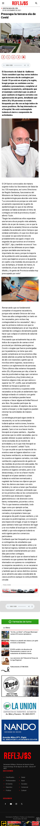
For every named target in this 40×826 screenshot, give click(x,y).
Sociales (24, 784)
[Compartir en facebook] (3, 57)
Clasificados (10, 777)
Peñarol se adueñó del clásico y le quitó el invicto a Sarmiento (24, 642)
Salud (23, 777)
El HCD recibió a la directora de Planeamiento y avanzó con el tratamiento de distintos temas (21, 651)
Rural (23, 781)
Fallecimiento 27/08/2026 (19, 667)
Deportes (9, 787)
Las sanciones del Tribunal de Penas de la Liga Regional (24, 659)
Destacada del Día (10, 8)
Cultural (23, 790)
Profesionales (11, 781)
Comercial (24, 787)
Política (8, 790)
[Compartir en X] (8, 57)
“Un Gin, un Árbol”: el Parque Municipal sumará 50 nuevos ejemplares (23, 633)
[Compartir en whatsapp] (13, 57)
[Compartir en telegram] (18, 57)
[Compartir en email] (23, 57)
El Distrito (9, 784)
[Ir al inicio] (20, 3)
